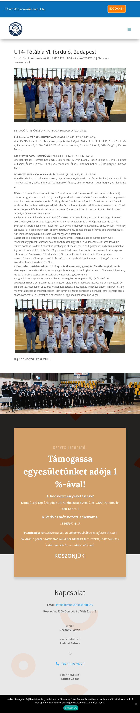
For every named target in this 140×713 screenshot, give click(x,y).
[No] (135, 704)
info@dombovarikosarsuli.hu (26, 9)
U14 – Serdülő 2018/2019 (81, 58)
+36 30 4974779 (72, 663)
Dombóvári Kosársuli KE (36, 58)
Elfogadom (71, 708)
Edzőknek (116, 8)
